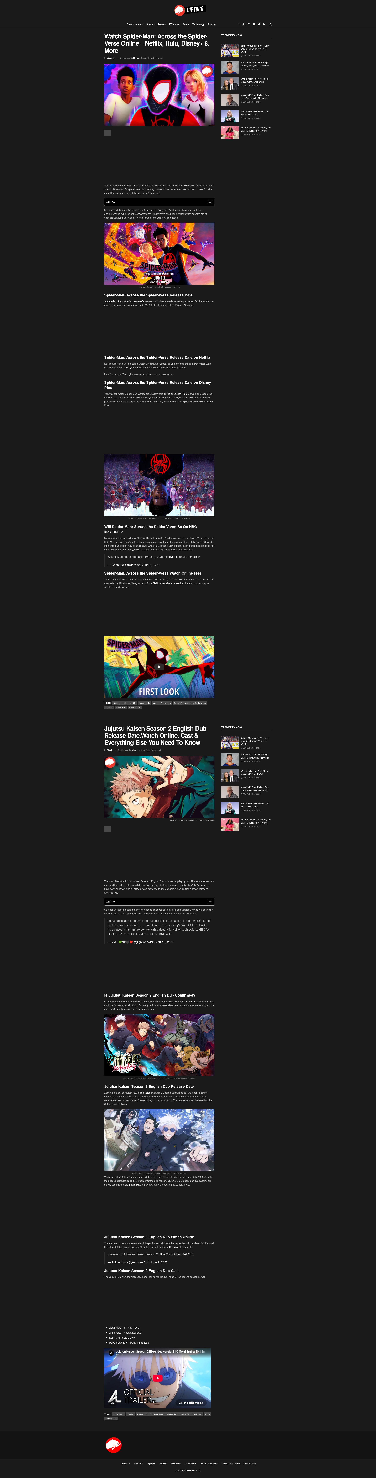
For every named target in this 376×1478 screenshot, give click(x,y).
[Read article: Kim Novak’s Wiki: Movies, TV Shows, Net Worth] (230, 116)
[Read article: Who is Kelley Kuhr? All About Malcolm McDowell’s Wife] (230, 83)
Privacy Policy (250, 1463)
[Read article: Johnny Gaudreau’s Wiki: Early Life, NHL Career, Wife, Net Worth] (230, 50)
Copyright (151, 1463)
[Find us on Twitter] (243, 24)
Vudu (207, 1414)
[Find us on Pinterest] (259, 24)
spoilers (109, 707)
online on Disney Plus (175, 393)
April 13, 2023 (165, 942)
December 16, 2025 (251, 55)
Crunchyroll (119, 1414)
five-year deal (132, 367)
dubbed (130, 1414)
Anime (186, 24)
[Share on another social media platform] (107, 133)
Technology (198, 24)
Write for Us (176, 1463)
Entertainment (134, 24)
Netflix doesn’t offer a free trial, (169, 583)
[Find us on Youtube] (254, 24)
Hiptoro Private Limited (191, 1470)
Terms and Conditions (231, 1463)
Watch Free (121, 707)
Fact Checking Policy (209, 1463)
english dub (142, 1414)
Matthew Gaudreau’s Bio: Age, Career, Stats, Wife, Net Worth (255, 64)
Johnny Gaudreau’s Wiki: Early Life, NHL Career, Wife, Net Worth (255, 48)
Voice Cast (197, 1414)
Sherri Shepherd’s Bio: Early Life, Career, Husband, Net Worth (256, 129)
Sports (149, 24)
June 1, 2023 (159, 1262)
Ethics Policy (190, 1463)
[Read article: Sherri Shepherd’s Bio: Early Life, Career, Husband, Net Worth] (230, 132)
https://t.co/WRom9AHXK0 (176, 1254)
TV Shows (174, 24)
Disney (117, 703)
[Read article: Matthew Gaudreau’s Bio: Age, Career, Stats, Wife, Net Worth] (230, 67)
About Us (163, 1463)
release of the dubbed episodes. (182, 1001)
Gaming (212, 24)
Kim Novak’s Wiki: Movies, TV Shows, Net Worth (254, 113)
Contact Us (125, 1463)
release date (144, 703)
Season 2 (185, 1414)
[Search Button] (271, 24)
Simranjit (110, 57)
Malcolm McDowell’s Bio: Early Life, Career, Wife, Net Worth (255, 97)
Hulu (125, 703)
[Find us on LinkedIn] (264, 24)
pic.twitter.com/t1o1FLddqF (182, 556)
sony (155, 703)
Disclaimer (138, 1463)
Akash (109, 750)
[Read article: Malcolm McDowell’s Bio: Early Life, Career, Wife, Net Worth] (230, 100)
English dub (135, 1184)
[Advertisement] (159, 160)
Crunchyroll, (175, 1247)
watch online (134, 707)
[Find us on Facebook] (239, 24)
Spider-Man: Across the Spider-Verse (190, 703)
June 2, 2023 (150, 565)
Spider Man (166, 703)
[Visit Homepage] (188, 10)
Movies (162, 24)
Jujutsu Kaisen (144, 1092)
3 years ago (125, 57)
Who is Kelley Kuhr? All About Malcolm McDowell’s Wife (254, 80)
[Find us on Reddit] (249, 24)
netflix (133, 703)
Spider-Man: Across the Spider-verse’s (124, 301)
